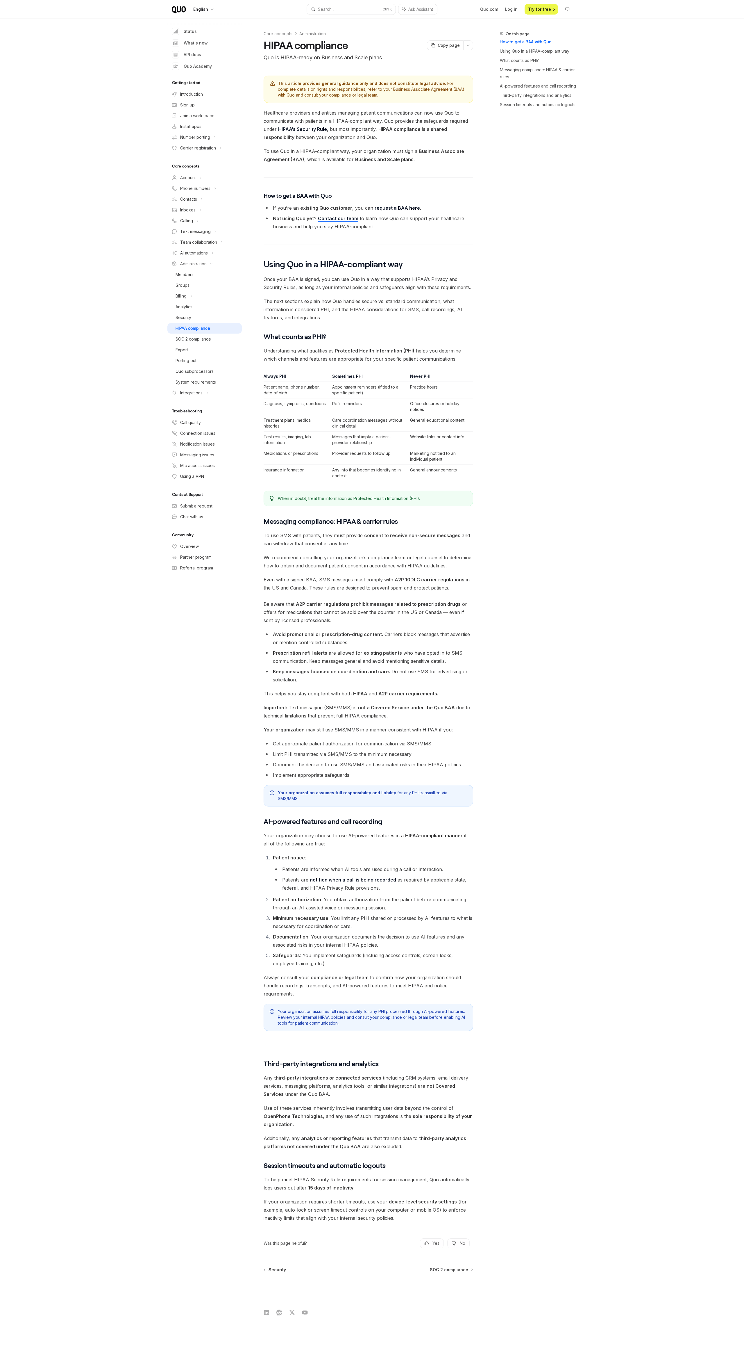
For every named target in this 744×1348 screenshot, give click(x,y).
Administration (312, 33)
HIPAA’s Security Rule (302, 129)
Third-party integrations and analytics (535, 95)
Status (190, 31)
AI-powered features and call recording (538, 85)
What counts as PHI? (519, 60)
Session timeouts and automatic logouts (537, 104)
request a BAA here (397, 208)
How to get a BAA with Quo (526, 41)
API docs (192, 54)
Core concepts (278, 33)
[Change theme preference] (567, 9)
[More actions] (468, 45)
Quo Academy (198, 66)
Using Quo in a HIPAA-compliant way (534, 51)
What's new (196, 42)
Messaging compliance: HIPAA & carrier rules (537, 73)
